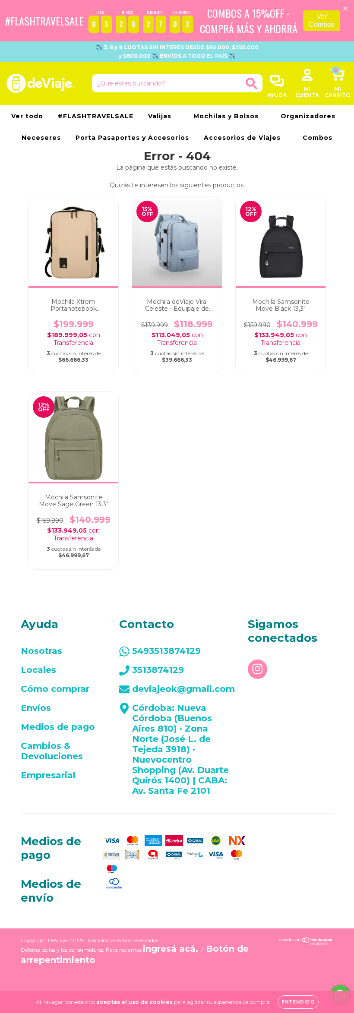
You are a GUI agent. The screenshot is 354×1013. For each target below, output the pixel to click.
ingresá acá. (170, 949)
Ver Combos (322, 20)
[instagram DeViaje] (257, 669)
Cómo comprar (55, 689)
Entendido (298, 1002)
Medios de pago (58, 727)
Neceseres (41, 138)
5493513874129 (166, 651)
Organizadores (309, 116)
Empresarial (48, 775)
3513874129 (158, 670)
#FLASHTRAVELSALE (95, 116)
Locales (38, 670)
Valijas (161, 116)
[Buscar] (251, 83)
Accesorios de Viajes (243, 138)
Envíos (36, 708)
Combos (317, 138)
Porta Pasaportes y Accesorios (132, 138)
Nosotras (41, 651)
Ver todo (27, 116)
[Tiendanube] (306, 942)
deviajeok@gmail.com (183, 689)
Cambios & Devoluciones (52, 751)
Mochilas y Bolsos (227, 116)
